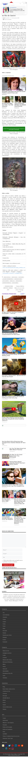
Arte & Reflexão (6, 614)
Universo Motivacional (7, 706)
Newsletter (5, 724)
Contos (4, 623)
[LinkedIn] (16, 746)
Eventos (4, 639)
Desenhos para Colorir (7, 635)
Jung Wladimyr (5, 280)
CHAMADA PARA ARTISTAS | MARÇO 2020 (8, 288)
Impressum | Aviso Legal (8, 738)
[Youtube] (19, 746)
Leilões (4, 655)
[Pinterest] (13, 746)
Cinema (4, 619)
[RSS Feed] (3, 746)
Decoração (5, 630)
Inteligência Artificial (7, 653)
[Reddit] (22, 746)
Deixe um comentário (7, 19)
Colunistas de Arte (6, 691)
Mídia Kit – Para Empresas (8, 722)
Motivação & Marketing (7, 662)
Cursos (4, 626)
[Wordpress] (6, 749)
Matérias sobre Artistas (7, 659)
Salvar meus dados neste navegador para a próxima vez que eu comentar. (13, 561)
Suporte (4, 704)
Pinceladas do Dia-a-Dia (7, 673)
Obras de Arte (18, 280)
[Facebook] (6, 746)
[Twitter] (9, 746)
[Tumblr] (3, 749)
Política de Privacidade (7, 727)
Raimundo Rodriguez (7, 282)
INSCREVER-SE (6, 698)
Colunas (4, 621)
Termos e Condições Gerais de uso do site (11, 736)
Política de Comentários (7, 729)
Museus (4, 700)
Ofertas (4, 666)
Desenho (4, 632)
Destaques (5, 637)
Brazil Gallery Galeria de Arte (9, 688)
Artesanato (5, 617)
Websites (4, 709)
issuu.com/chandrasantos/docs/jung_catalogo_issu (14, 267)
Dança (4, 628)
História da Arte (6, 650)
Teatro (4, 675)
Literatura (5, 657)
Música (4, 664)
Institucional (5, 720)
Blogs (4, 686)
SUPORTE (5, 733)
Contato (4, 718)
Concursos (5, 693)
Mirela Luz (12, 280)
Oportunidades (5, 671)
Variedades (5, 677)
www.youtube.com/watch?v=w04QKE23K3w (12, 273)
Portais (4, 702)
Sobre (4, 731)
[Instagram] (13, 749)
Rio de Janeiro (15, 282)
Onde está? (5, 668)
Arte (3, 612)
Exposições (5, 641)
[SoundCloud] (9, 749)
